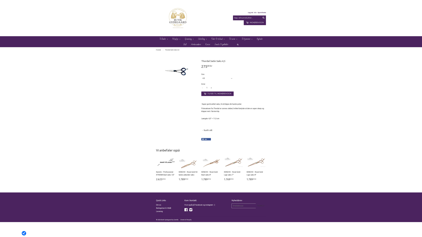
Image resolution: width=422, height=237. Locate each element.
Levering (159, 211)
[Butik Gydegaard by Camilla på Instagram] (191, 210)
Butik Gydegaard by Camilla (169, 220)
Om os (158, 205)
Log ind (250, 12)
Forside (158, 50)
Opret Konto (262, 12)
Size (202, 74)
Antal (203, 84)
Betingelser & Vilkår (163, 208)
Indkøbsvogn (256, 23)
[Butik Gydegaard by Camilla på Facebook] (186, 210)
